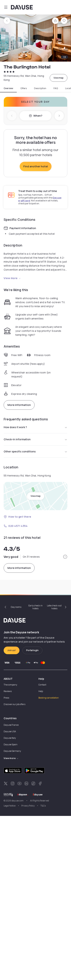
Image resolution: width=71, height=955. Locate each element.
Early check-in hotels (35, 607)
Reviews (8, 691)
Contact (42, 684)
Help (40, 691)
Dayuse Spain (10, 744)
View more (11, 278)
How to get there (19, 516)
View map (59, 77)
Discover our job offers (14, 704)
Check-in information (17, 439)
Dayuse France (11, 724)
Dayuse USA (10, 731)
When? (37, 116)
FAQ (56, 88)
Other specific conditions (20, 451)
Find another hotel (35, 166)
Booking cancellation (48, 697)
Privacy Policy (28, 805)
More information (19, 405)
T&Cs (43, 805)
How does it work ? (15, 427)
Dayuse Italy (10, 737)
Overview (8, 88)
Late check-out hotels (54, 607)
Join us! (11, 650)
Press (6, 697)
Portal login (32, 650)
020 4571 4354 (17, 526)
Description (40, 88)
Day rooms (16, 607)
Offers (23, 88)
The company (10, 684)
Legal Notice (9, 805)
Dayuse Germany (12, 751)
